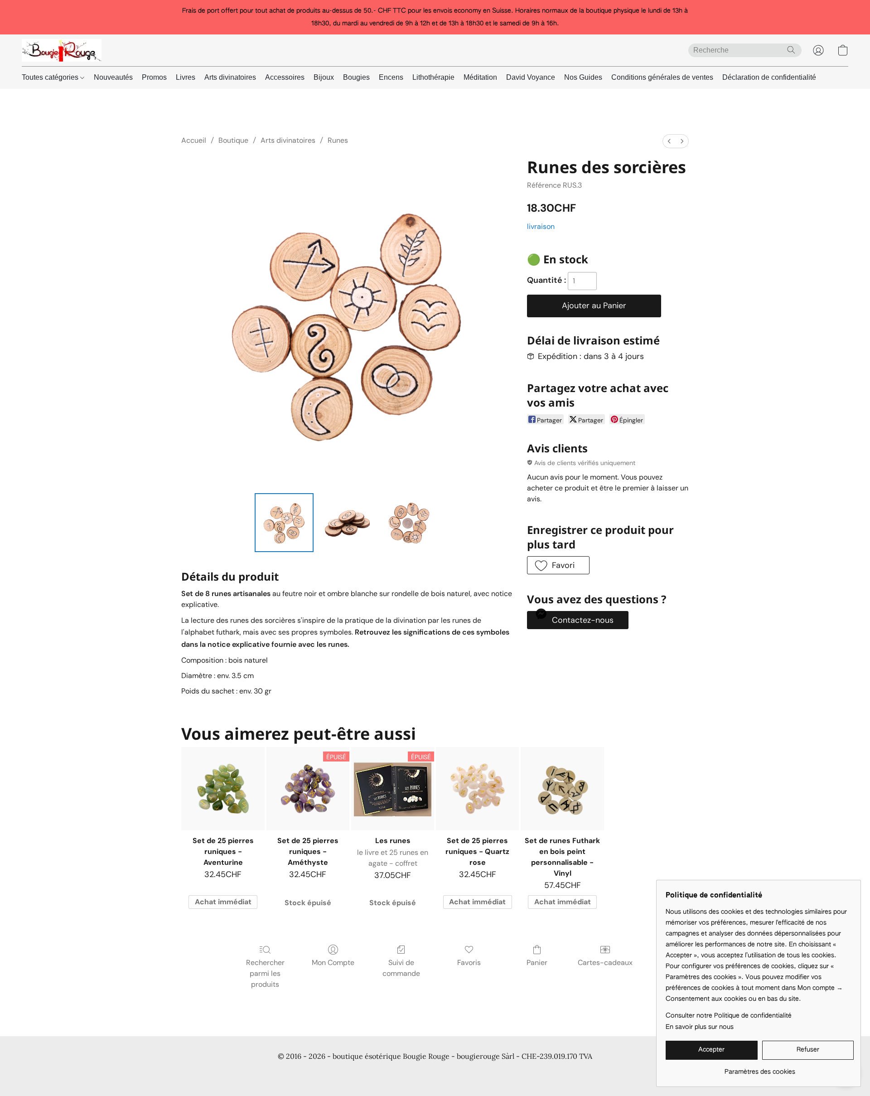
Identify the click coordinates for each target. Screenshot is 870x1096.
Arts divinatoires (230, 77)
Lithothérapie (433, 77)
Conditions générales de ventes (662, 77)
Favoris (469, 962)
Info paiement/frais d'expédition (421, 1073)
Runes (338, 140)
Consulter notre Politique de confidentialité (729, 1016)
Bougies (356, 77)
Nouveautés (113, 77)
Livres (185, 77)
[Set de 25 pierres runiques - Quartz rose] (477, 788)
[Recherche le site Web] (791, 50)
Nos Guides (583, 77)
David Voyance (530, 77)
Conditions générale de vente (225, 1073)
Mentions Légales (582, 1073)
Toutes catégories (51, 77)
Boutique (233, 140)
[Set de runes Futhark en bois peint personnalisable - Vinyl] (562, 788)
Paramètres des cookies (653, 1073)
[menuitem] (669, 141)
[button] (62, 50)
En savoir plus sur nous (700, 1027)
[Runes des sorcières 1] (346, 522)
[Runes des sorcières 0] (284, 522)
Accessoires (284, 77)
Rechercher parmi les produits (265, 973)
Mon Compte (333, 962)
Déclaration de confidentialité (769, 77)
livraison (541, 226)
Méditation (480, 77)
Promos (154, 77)
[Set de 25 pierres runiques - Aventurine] (222, 788)
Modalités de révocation (512, 1073)
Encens (391, 77)
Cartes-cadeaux (605, 962)
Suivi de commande (401, 968)
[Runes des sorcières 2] (409, 522)
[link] (760, 1068)
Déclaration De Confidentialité (321, 1073)
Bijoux (324, 77)
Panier (537, 962)
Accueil (193, 140)
